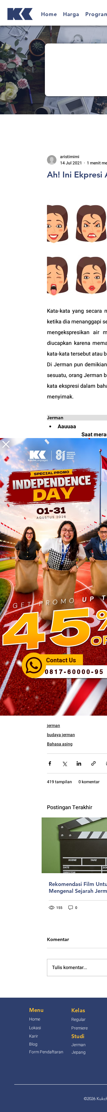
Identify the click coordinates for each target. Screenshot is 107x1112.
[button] (6, 444)
